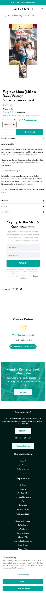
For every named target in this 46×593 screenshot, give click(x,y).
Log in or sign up (31, 120)
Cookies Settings (23, 446)
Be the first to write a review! (23, 346)
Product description (23, 138)
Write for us (23, 529)
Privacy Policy (23, 549)
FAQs (23, 501)
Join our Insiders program (23, 541)
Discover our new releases (23, 2)
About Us (23, 461)
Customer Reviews (23, 509)
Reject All (23, 581)
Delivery (23, 200)
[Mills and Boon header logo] (23, 9)
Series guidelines (23, 533)
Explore (23, 392)
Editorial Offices (23, 469)
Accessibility (23, 212)
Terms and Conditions (23, 497)
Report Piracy (23, 545)
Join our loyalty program (23, 521)
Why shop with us (23, 493)
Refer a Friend (23, 525)
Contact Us (23, 505)
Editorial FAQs (23, 537)
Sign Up (23, 431)
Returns (23, 206)
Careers (23, 473)
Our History (23, 465)
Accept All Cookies (23, 588)
